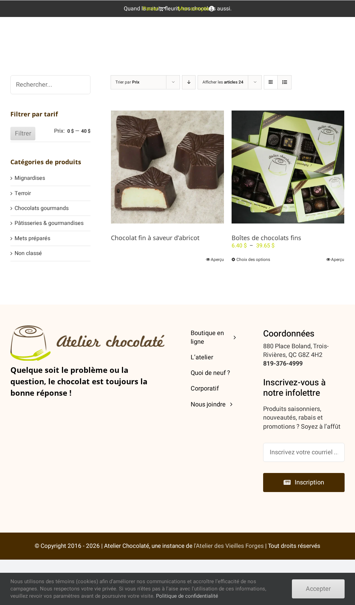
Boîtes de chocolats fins (266, 238)
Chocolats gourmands (42, 208)
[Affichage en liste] (284, 82)
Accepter (318, 589)
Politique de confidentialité (187, 596)
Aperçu (217, 259)
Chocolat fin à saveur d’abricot (155, 238)
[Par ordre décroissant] (189, 82)
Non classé (28, 253)
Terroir (23, 193)
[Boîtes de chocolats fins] (288, 167)
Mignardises (30, 178)
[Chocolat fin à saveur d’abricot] (167, 167)
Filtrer (23, 133)
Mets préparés (32, 238)
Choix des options (253, 259)
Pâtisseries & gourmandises (49, 223)
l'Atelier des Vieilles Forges (229, 546)
